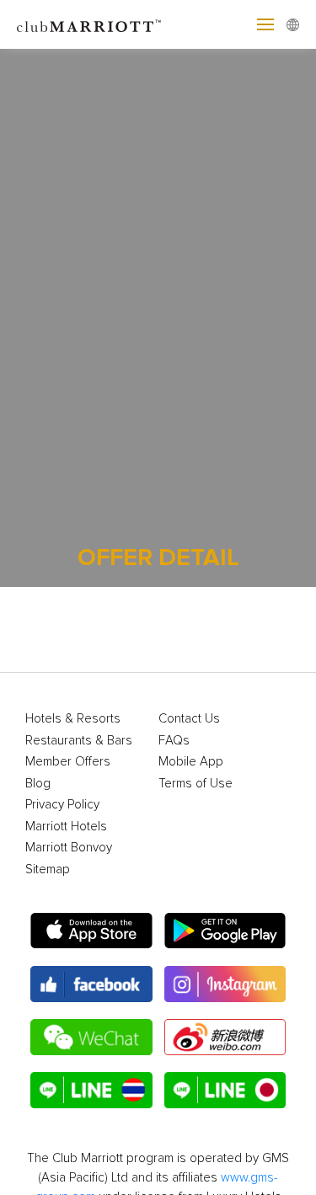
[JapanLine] (225, 1090)
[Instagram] (225, 984)
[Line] (91, 1090)
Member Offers (67, 761)
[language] (293, 25)
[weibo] (225, 1037)
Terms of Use (195, 783)
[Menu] (265, 24)
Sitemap (47, 869)
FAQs (174, 740)
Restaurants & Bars (78, 740)
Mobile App (190, 761)
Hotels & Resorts (73, 718)
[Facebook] (91, 984)
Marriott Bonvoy (68, 847)
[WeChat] (91, 1037)
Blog (38, 783)
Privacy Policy (62, 804)
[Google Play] (225, 931)
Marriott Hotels (66, 826)
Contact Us (189, 718)
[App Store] (91, 931)
